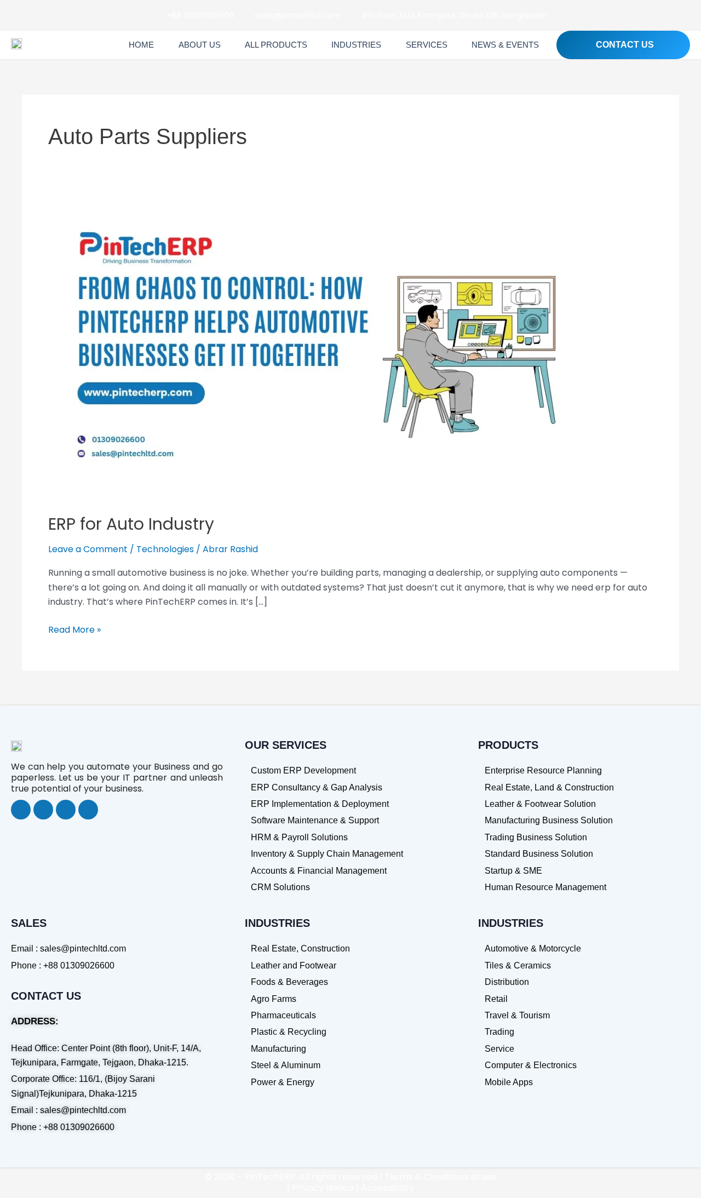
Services (426, 44)
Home (141, 44)
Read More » (74, 629)
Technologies (165, 549)
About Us (200, 44)
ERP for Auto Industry (131, 524)
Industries (356, 44)
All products (276, 44)
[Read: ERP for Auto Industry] (328, 352)
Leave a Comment (88, 549)
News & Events (505, 44)
